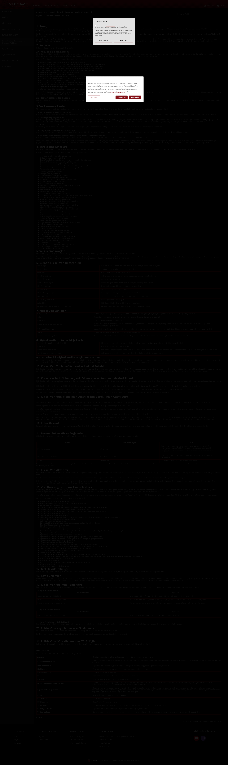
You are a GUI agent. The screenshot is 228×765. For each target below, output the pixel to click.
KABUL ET (123, 40)
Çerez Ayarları (94, 97)
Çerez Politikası (114, 92)
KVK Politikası (121, 92)
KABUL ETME (103, 40)
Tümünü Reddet (121, 97)
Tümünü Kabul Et (134, 97)
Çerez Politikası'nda (110, 26)
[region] (115, 89)
